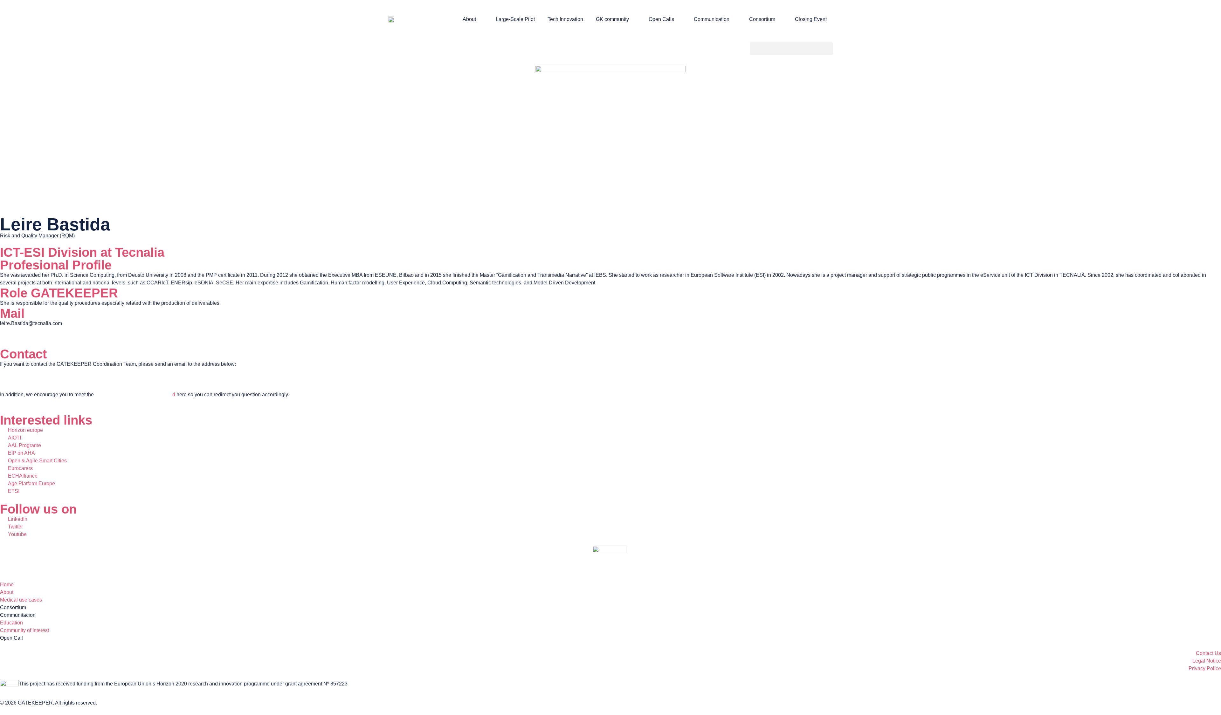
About (469, 19)
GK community (612, 19)
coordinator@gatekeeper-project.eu (40, 379)
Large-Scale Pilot (515, 19)
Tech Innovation (565, 19)
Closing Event (811, 19)
